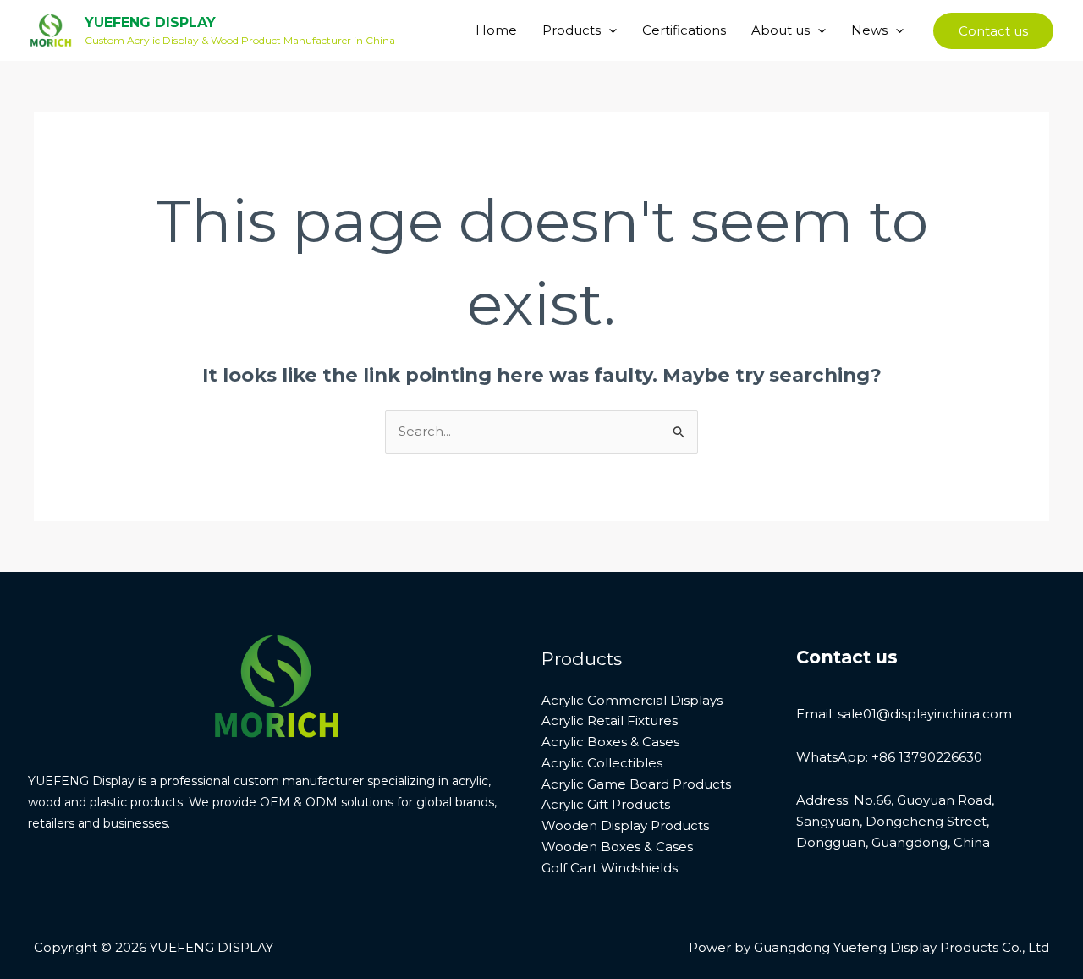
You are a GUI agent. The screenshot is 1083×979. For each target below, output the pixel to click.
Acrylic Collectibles (602, 763)
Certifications (684, 30)
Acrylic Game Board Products (636, 784)
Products (571, 30)
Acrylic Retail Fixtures (610, 720)
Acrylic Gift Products (606, 804)
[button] (609, 30)
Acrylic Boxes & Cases (610, 742)
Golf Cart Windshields (610, 868)
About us (780, 30)
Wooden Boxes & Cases (617, 847)
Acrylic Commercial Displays (632, 700)
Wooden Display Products (625, 825)
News (869, 30)
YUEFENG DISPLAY (150, 22)
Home (496, 30)
